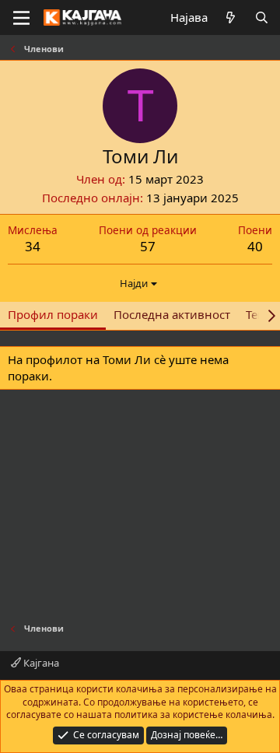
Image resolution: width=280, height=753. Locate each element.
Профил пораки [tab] (53, 314)
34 (32, 246)
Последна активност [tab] (172, 314)
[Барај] (262, 17)
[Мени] (21, 17)
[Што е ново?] (230, 17)
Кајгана (40, 663)
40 (255, 246)
